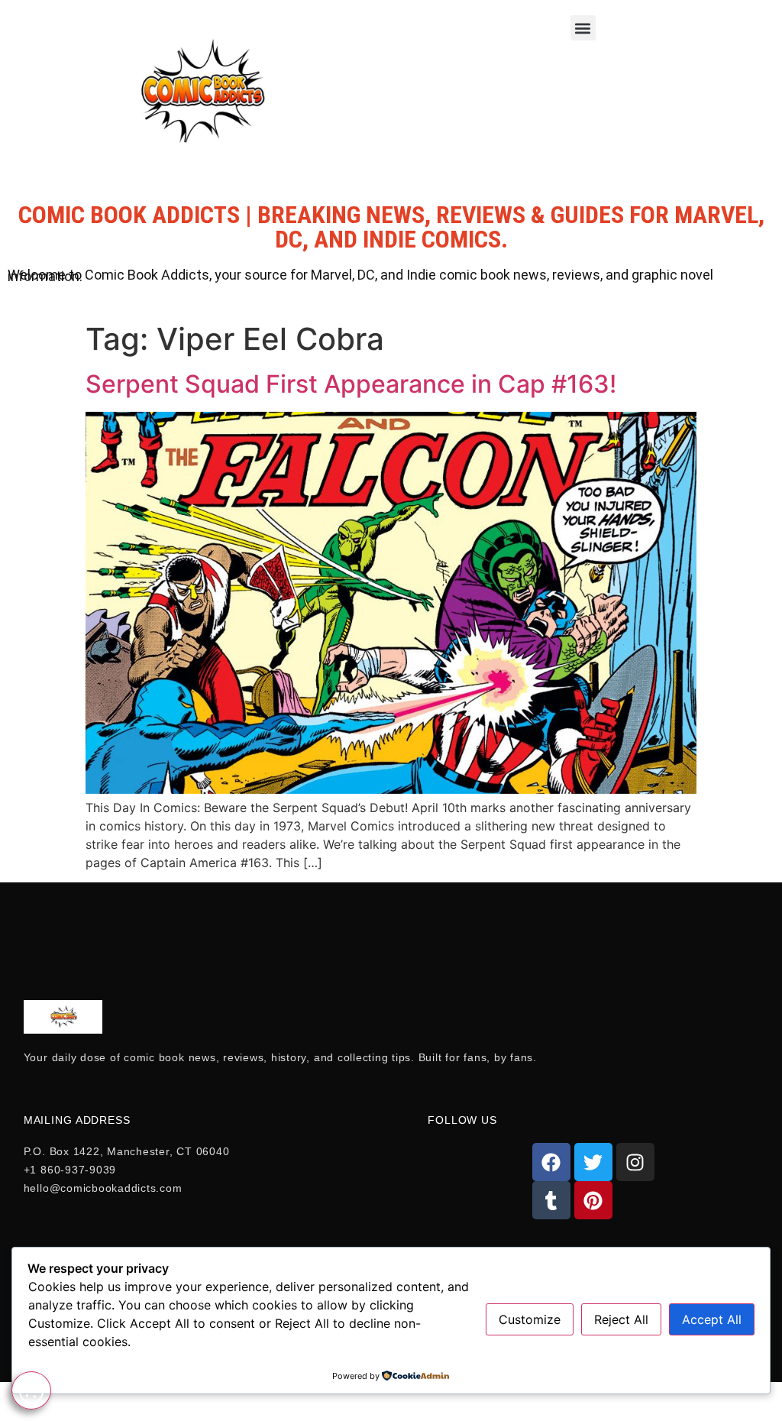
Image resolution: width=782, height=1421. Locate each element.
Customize (530, 1319)
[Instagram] (635, 1162)
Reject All (621, 1319)
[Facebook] (551, 1162)
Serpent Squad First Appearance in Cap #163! (351, 384)
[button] (583, 27)
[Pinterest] (593, 1200)
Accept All (712, 1319)
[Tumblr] (551, 1200)
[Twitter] (593, 1162)
